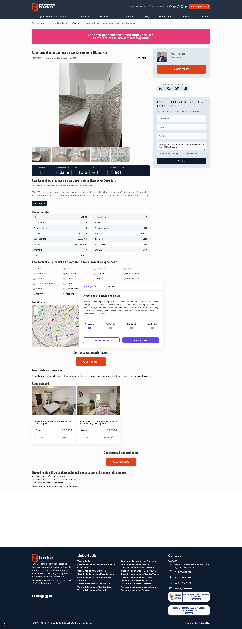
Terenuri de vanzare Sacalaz (135, 590)
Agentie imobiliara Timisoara (53, 16)
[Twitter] (186, 6)
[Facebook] (170, 6)
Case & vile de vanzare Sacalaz (136, 577)
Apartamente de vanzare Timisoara (139, 561)
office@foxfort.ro (159, 6)
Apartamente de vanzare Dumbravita (96, 564)
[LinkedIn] (182, 6)
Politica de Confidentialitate (61, 623)
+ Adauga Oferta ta (200, 6)
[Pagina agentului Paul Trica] (162, 57)
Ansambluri (128, 16)
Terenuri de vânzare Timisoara (136, 376)
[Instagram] (178, 6)
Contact (203, 16)
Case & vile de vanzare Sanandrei (94, 577)
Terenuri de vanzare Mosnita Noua (94, 587)
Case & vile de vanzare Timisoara (137, 567)
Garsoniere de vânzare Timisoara (47, 482)
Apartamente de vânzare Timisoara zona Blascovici (56, 479)
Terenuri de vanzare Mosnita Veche (138, 587)
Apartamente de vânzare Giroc (105, 376)
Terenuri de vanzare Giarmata (136, 583)
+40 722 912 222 (183, 583)
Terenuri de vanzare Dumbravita (93, 583)
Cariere (185, 16)
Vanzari (83, 16)
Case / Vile (82, 567)
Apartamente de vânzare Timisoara (48, 476)
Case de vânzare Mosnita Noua (47, 376)
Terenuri (81, 580)
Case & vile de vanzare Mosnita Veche (140, 574)
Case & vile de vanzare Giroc (91, 570)
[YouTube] (174, 6)
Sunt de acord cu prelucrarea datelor (178, 153)
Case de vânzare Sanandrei (76, 376)
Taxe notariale (84, 561)
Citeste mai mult (39, 203)
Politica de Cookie (83, 623)
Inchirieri (104, 16)
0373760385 (92, 361)
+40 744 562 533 (183, 577)
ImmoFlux (205, 623)
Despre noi (165, 16)
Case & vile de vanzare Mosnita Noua (95, 574)
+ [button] (36, 309)
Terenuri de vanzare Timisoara (136, 580)
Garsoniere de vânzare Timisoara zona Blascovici (55, 486)
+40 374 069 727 (139, 6)
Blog (146, 16)
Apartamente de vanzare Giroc (136, 564)
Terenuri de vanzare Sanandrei (93, 590)
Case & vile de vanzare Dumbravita (138, 570)
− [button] (36, 313)
